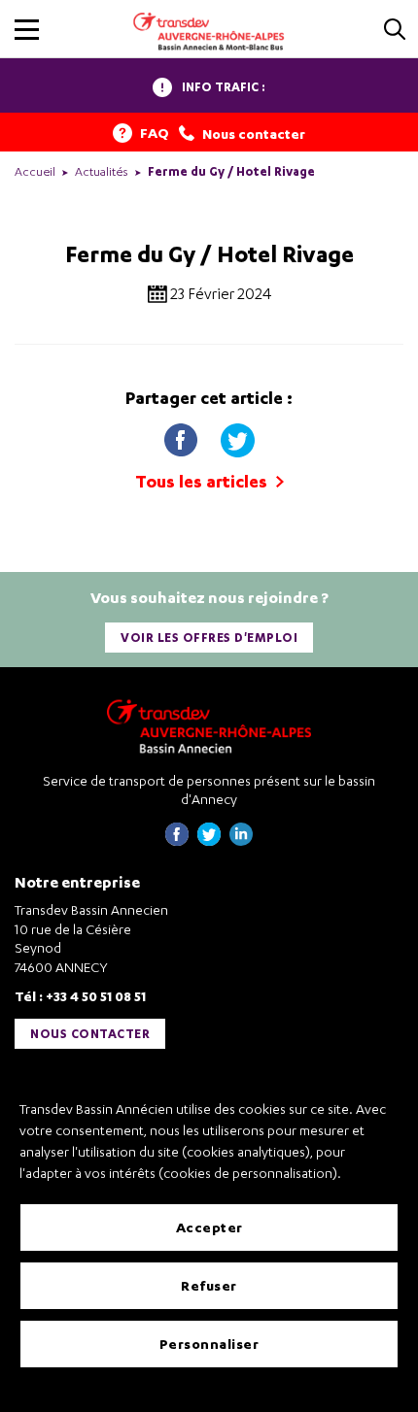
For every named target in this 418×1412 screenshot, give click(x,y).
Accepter (209, 1227)
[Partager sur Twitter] (237, 435)
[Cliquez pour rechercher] (394, 30)
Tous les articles (203, 481)
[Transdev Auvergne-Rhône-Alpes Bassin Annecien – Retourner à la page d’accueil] (209, 725)
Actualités (101, 171)
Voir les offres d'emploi (209, 637)
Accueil (35, 171)
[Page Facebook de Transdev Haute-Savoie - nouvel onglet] (177, 840)
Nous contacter (90, 1033)
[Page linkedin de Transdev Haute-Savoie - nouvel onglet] (241, 840)
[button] (27, 29)
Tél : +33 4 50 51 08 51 (80, 996)
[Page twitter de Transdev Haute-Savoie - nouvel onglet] (209, 840)
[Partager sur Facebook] (183, 435)
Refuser (209, 1285)
